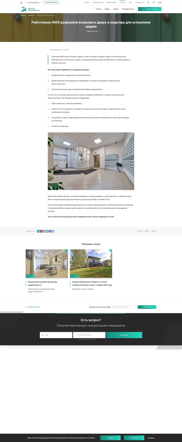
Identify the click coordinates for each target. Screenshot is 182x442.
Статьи (98, 9)
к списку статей (33, 307)
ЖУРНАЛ (122, 2)
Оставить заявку (151, 9)
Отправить (124, 335)
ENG (160, 2)
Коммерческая (128, 9)
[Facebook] (41, 231)
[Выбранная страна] (76, 335)
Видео (107, 9)
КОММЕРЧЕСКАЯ (97, 2)
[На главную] (21, 2)
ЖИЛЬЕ (87, 2)
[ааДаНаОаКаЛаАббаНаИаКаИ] (44, 231)
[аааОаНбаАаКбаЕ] (38, 231)
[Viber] (50, 231)
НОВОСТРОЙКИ (111, 2)
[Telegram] (53, 231)
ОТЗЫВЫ (139, 2)
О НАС (130, 2)
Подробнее (151, 438)
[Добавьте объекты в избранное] (154, 2)
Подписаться (147, 307)
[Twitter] (47, 231)
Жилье (116, 9)
